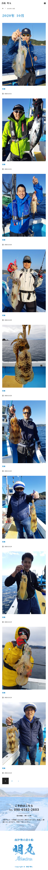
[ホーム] (3, 7)
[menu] (45, 3)
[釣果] (24, 54)
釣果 (3, 89)
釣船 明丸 (6, 3)
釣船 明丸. (29, 867)
